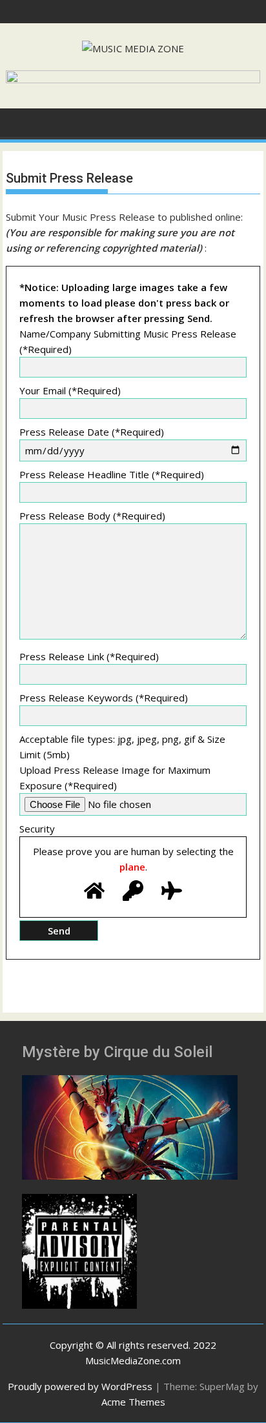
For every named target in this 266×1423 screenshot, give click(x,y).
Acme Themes (133, 1401)
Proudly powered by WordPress (80, 1386)
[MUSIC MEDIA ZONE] (18, 121)
